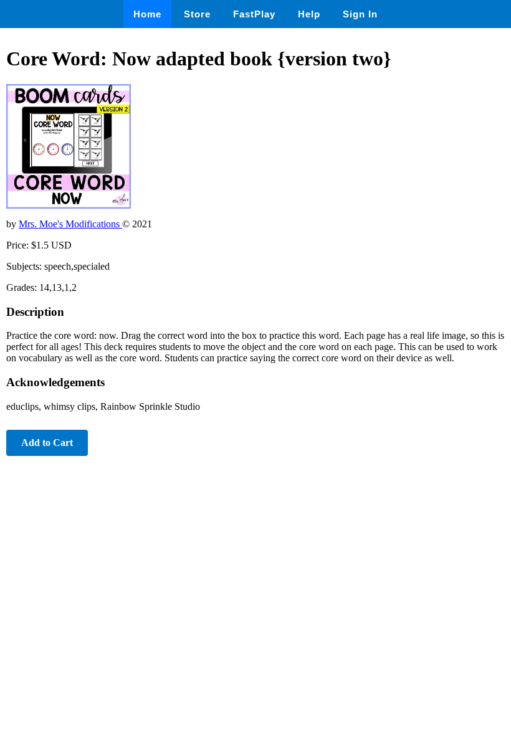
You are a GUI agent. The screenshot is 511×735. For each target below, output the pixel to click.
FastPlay (254, 14)
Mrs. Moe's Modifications (70, 224)
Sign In (360, 14)
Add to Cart (47, 442)
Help (309, 14)
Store (197, 14)
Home (147, 14)
